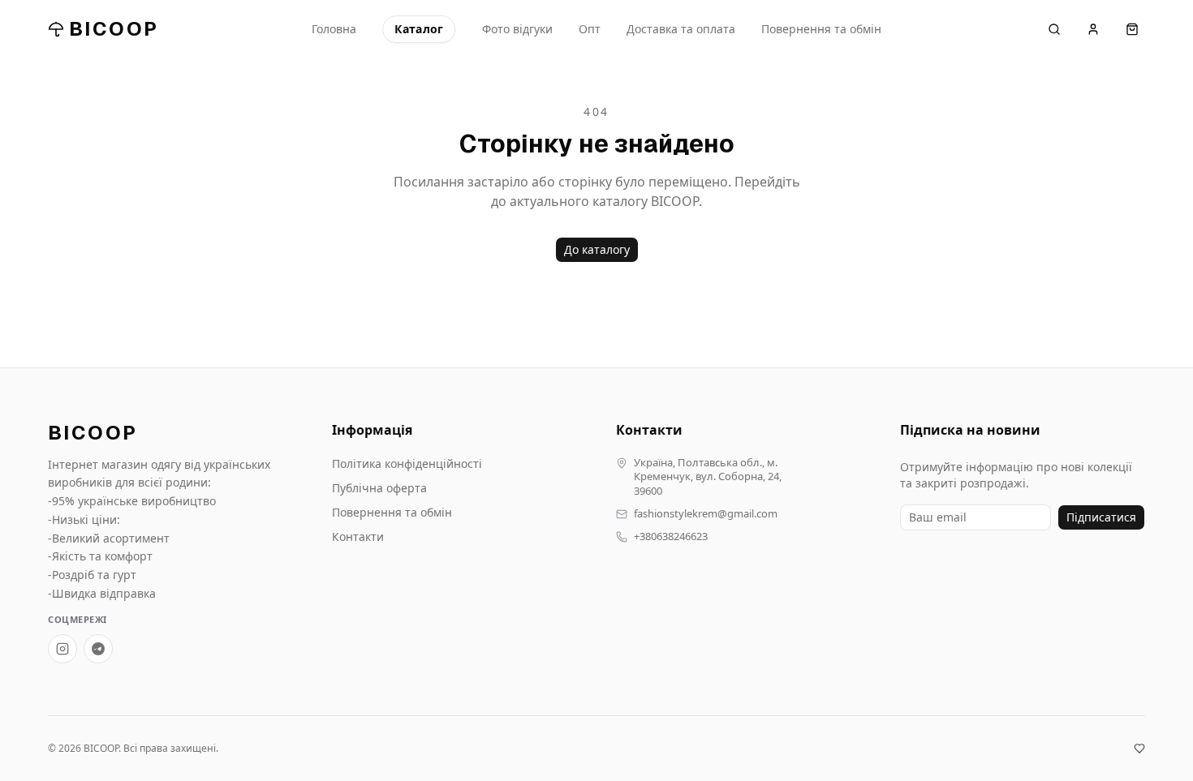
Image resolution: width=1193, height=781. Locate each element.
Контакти (358, 536)
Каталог (418, 28)
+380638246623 (671, 536)
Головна (334, 28)
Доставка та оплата (681, 28)
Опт (590, 28)
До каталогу (597, 249)
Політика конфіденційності (407, 463)
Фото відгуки (517, 28)
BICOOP (113, 28)
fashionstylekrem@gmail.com (705, 514)
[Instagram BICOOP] (62, 648)
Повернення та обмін (821, 28)
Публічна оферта (379, 488)
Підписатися (1101, 517)
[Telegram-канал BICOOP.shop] (98, 648)
